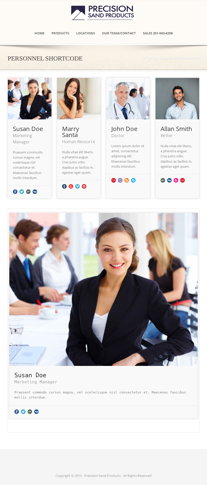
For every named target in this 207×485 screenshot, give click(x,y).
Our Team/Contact (119, 33)
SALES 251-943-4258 (158, 33)
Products (60, 33)
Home (39, 33)
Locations (85, 33)
